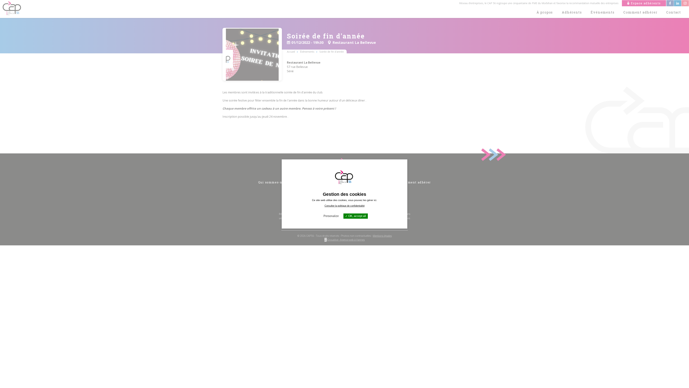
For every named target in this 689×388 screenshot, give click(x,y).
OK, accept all (357, 216)
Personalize (331, 216)
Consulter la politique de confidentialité (345, 205)
